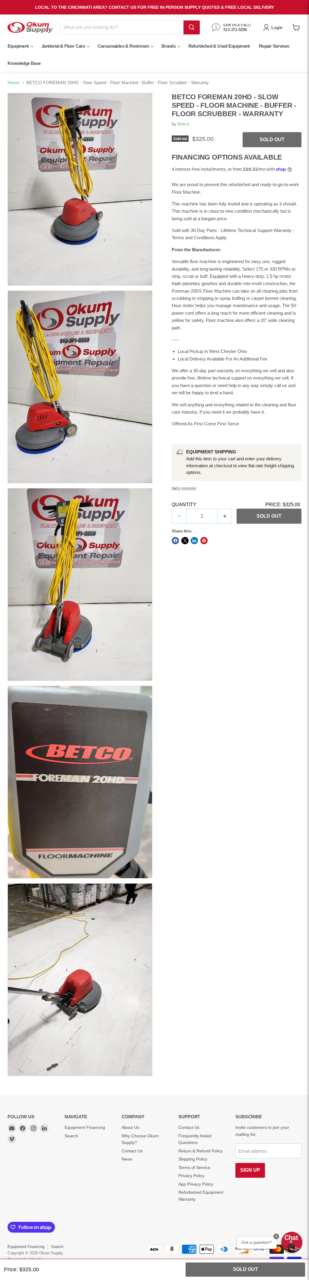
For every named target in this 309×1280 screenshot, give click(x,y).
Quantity (184, 504)
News (127, 1159)
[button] (291, 1242)
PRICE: (282, 504)
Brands (169, 46)
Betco (183, 123)
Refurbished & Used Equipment (219, 46)
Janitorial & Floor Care (63, 46)
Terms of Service (194, 1167)
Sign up (250, 1170)
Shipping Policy (192, 1159)
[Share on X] (185, 540)
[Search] (191, 27)
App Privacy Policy (195, 1184)
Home (14, 82)
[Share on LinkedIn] (194, 540)
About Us (130, 1127)
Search (71, 1135)
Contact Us (132, 1150)
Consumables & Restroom (123, 46)
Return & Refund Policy (200, 1150)
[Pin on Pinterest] (204, 540)
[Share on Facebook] (175, 540)
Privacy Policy (191, 1175)
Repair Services (274, 46)
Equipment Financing (85, 1127)
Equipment (19, 46)
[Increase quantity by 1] (225, 516)
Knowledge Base (24, 63)
